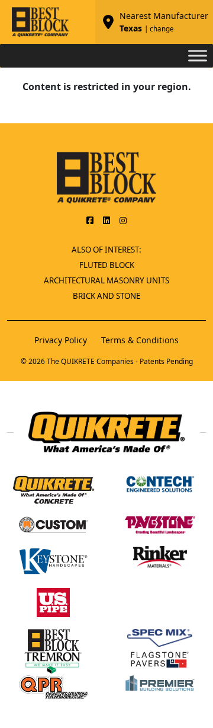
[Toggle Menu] (197, 55)
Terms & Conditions (140, 340)
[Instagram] (123, 219)
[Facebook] (89, 219)
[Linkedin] (106, 219)
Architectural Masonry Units (106, 280)
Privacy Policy (60, 340)
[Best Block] (106, 176)
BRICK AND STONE (106, 295)
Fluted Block (106, 265)
